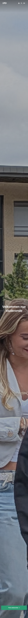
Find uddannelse (14, 607)
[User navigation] (19, 3)
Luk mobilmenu (24, 3)
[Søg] (21, 3)
